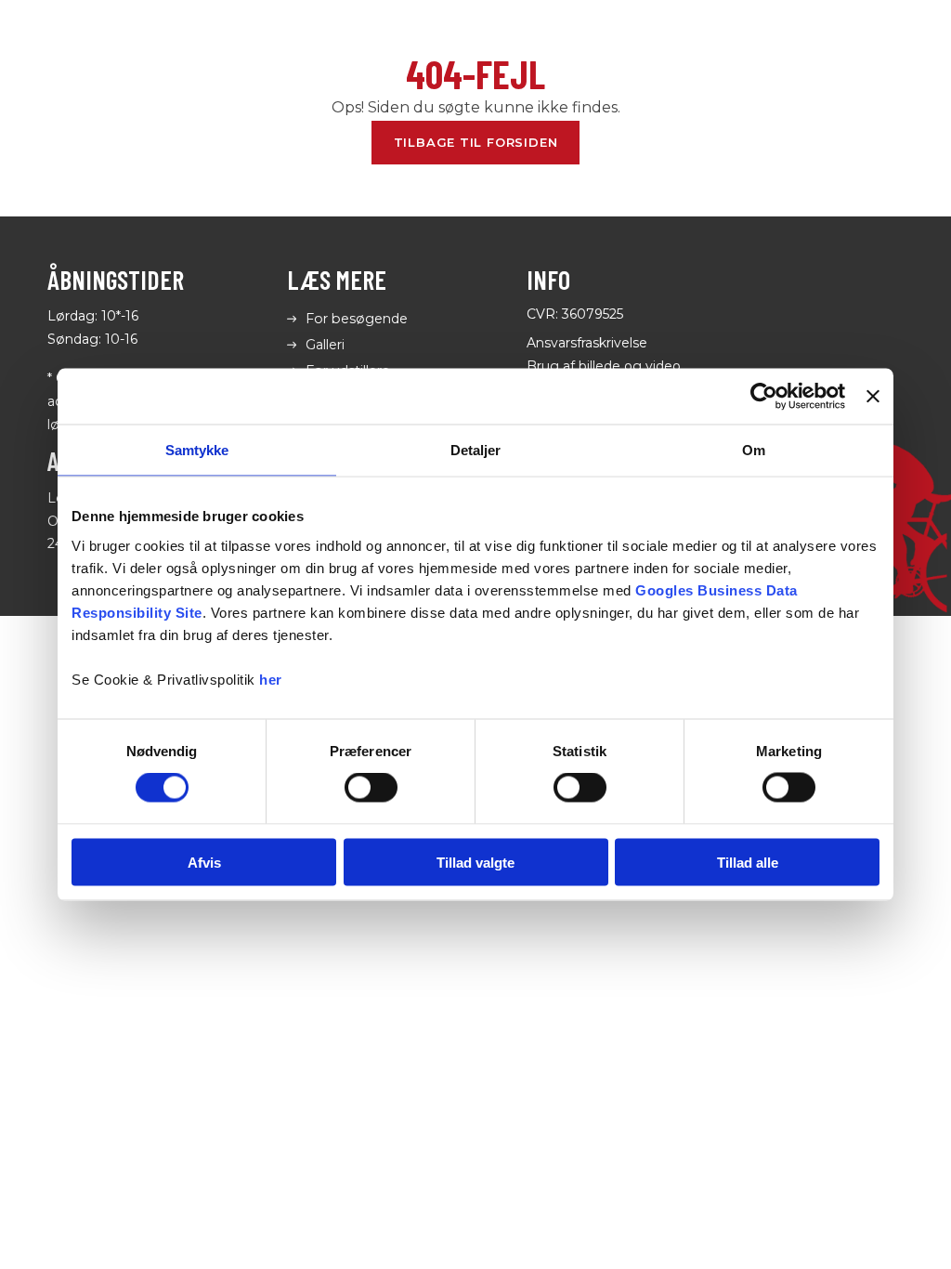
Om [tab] (753, 450)
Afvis (204, 862)
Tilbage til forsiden (476, 142)
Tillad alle (747, 862)
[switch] (371, 788)
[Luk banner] (872, 396)
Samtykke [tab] (197, 450)
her (270, 679)
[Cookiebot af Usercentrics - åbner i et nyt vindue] (764, 397)
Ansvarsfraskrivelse (587, 342)
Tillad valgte (475, 862)
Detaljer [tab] (476, 450)
